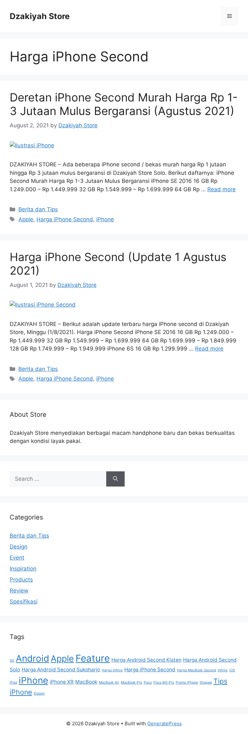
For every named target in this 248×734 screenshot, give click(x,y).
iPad (13, 682)
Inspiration (23, 568)
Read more (221, 189)
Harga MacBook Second (196, 670)
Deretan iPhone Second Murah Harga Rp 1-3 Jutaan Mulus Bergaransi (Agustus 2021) (124, 104)
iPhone (105, 219)
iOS (232, 670)
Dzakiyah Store (40, 16)
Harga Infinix (112, 670)
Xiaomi (39, 693)
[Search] (115, 479)
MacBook (86, 682)
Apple (25, 219)
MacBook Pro (131, 682)
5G (12, 660)
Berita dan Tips (38, 209)
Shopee (206, 682)
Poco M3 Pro (163, 682)
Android (32, 658)
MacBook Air (109, 682)
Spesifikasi (23, 601)
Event (17, 557)
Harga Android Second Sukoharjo (61, 669)
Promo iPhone (187, 682)
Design (18, 546)
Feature (93, 658)
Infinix (223, 670)
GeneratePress (164, 723)
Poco (148, 682)
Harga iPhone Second (64, 219)
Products (21, 579)
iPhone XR (62, 682)
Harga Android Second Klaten (146, 660)
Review (19, 590)
